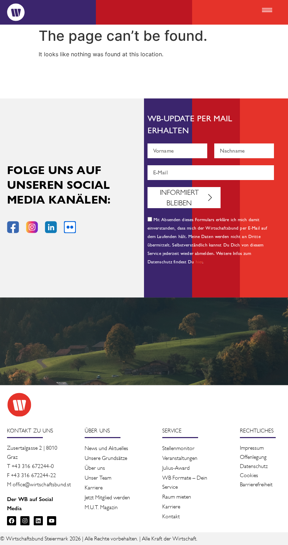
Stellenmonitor (178, 448)
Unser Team (98, 477)
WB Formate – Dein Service (184, 482)
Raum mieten (176, 496)
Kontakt (171, 516)
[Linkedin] (38, 520)
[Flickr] (70, 227)
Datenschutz (254, 466)
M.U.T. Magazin (101, 507)
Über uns (95, 468)
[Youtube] (51, 520)
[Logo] (16, 12)
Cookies (249, 475)
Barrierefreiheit (256, 484)
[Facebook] (11, 520)
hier (199, 262)
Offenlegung (253, 457)
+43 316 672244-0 (33, 466)
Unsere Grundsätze (106, 458)
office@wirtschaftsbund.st (42, 484)
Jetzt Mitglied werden (107, 497)
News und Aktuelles (106, 448)
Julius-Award (176, 468)
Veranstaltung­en (179, 458)
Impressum (252, 447)
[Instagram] (25, 520)
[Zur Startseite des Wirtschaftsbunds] (19, 404)
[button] (267, 11)
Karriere (94, 487)
